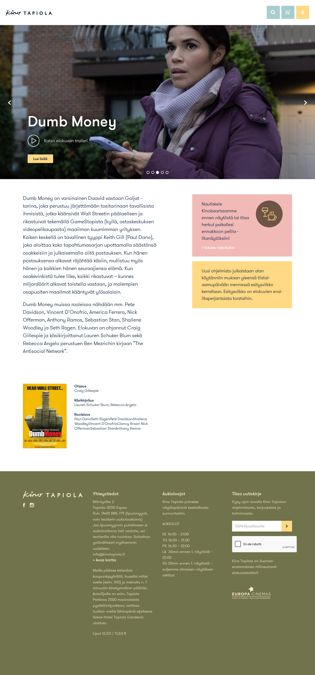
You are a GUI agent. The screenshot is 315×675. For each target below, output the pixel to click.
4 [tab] (162, 172)
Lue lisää (40, 159)
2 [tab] (152, 172)
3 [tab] (157, 172)
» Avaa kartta (104, 559)
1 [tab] (148, 172)
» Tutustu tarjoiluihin (218, 247)
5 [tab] (167, 172)
